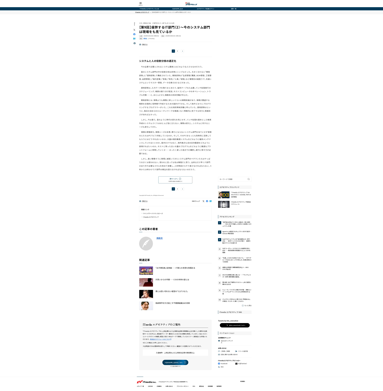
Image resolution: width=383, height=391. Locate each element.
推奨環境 (219, 386)
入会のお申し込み (177, 9)
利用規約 (242, 381)
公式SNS (150, 386)
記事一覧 (233, 9)
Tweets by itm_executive (228, 320)
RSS (194, 386)
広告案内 (159, 386)
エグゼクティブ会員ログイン (205, 9)
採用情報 (210, 386)
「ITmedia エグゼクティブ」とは (149, 9)
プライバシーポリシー (183, 386)
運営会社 (201, 386)
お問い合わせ (169, 386)
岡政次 (159, 238)
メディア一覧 (140, 386)
